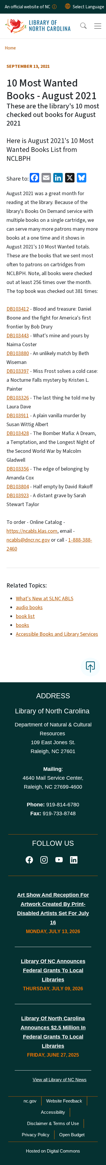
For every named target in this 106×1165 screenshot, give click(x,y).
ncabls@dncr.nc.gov (28, 540)
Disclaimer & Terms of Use (53, 1123)
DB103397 (17, 371)
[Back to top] (90, 667)
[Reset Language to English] (67, 6)
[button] (79, 26)
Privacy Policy (35, 1134)
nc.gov (30, 1100)
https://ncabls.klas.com (31, 531)
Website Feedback (64, 1100)
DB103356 (17, 469)
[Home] (38, 20)
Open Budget (72, 1134)
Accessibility (53, 1112)
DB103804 (17, 486)
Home (10, 48)
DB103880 (17, 353)
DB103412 (17, 309)
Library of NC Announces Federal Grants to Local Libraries (53, 970)
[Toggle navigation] (98, 26)
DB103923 (17, 495)
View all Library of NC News (60, 1079)
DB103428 (17, 433)
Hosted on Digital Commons (53, 1150)
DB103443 (17, 335)
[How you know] (54, 6)
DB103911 (17, 415)
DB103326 (17, 398)
